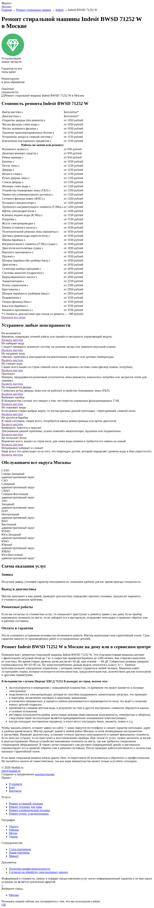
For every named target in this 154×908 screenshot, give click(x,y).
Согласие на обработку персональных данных (38, 872)
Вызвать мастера (12, 340)
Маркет (14, 856)
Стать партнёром (20, 849)
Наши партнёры (19, 852)
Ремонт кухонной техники (26, 803)
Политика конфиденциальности (29, 868)
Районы (14, 829)
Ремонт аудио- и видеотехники (29, 813)
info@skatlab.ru (11, 770)
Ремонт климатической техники (29, 810)
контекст (44, 774)
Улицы (13, 836)
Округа (13, 826)
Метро (13, 833)
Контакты (15, 790)
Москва (6, 6)
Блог (12, 787)
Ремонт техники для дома (25, 806)
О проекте (15, 784)
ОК (4, 904)
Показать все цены (14, 317)
